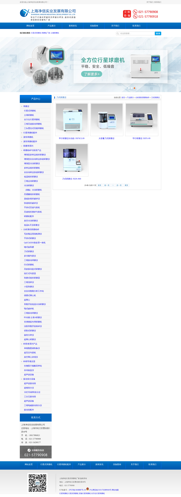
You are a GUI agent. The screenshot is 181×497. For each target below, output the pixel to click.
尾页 (126, 185)
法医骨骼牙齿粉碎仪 (33, 326)
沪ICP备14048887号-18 (77, 490)
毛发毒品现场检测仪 (33, 234)
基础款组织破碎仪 (32, 199)
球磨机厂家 (46, 33)
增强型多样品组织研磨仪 (35, 155)
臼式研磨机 (29, 265)
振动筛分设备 (29, 379)
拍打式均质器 (30, 273)
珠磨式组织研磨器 (32, 278)
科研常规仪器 (29, 361)
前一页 (106, 185)
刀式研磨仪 (29, 251)
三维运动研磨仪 (31, 181)
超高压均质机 (30, 353)
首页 (123, 97)
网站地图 (115, 490)
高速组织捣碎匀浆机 (33, 212)
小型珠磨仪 (29, 287)
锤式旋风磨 (29, 247)
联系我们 (157, 2)
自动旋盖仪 (29, 370)
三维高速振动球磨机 (33, 124)
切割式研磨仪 (30, 331)
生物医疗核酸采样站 (33, 366)
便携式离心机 (30, 295)
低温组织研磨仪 (31, 177)
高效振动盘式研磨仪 (33, 269)
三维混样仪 (29, 282)
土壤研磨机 (54, 33)
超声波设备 (29, 375)
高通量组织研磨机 (32, 194)
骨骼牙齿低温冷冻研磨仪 (35, 304)
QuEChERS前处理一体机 (35, 243)
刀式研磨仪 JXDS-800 (71, 179)
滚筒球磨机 (28, 137)
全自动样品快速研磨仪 (34, 172)
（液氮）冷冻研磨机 (33, 190)
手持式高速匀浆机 (32, 207)
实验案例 (94, 26)
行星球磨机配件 (30, 133)
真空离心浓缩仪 (31, 357)
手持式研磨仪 (30, 238)
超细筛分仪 (29, 388)
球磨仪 (26, 106)
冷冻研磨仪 (29, 185)
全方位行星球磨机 (32, 119)
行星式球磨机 (36, 33)
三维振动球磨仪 (31, 260)
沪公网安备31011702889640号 (100, 490)
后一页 (119, 185)
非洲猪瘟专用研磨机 (33, 322)
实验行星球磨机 (85, 493)
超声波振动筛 (30, 383)
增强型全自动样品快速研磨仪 (37, 159)
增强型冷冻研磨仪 (32, 163)
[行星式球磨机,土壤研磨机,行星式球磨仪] (48, 21)
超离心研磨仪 (30, 339)
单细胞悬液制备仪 (32, 348)
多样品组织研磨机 (32, 168)
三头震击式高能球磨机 (34, 128)
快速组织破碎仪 (31, 203)
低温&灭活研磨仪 (31, 225)
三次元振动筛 (30, 397)
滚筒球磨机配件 (30, 141)
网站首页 (30, 26)
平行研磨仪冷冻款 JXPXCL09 (71, 138)
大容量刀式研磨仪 (106, 138)
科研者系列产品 (30, 344)
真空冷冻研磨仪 (31, 221)
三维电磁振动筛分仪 (33, 405)
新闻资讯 (73, 26)
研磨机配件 (29, 216)
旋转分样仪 (29, 335)
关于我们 (149, 2)
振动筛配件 (29, 410)
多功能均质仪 (30, 256)
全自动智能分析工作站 (34, 291)
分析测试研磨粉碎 (31, 229)
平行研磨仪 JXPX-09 (141, 138)
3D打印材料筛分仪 (32, 392)
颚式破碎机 (29, 309)
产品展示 (52, 26)
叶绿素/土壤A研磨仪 (33, 317)
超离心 (27, 300)
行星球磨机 (63, 493)
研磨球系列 (28, 146)
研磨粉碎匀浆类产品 (32, 150)
